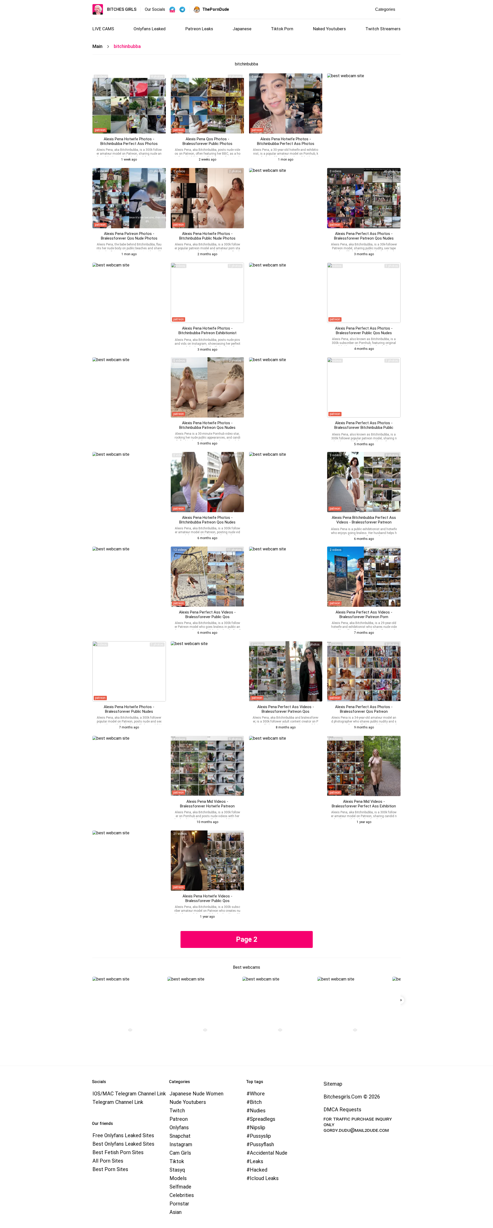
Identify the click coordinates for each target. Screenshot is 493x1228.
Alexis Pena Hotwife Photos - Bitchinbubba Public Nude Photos (207, 236)
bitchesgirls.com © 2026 (352, 1097)
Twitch (177, 1110)
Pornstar (179, 1204)
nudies (258, 1110)
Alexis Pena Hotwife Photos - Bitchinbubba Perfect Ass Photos (129, 141)
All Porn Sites (107, 1161)
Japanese (242, 28)
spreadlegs (262, 1119)
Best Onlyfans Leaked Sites (123, 1144)
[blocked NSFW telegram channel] (182, 9)
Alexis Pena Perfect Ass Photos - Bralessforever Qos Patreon (364, 709)
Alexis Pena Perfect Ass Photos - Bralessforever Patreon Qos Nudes (364, 236)
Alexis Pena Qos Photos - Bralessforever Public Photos (207, 141)
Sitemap (333, 1084)
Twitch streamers (383, 28)
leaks (256, 1161)
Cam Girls (180, 1153)
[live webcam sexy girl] (128, 999)
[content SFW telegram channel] (172, 9)
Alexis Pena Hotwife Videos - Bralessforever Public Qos (207, 898)
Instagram (180, 1144)
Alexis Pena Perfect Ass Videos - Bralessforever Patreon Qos (285, 709)
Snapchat (180, 1136)
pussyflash (262, 1144)
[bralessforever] (129, 103)
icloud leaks (264, 1178)
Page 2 (246, 939)
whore (257, 1094)
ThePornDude (215, 9)
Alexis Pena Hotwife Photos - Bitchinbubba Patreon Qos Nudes (207, 425)
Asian (175, 1212)
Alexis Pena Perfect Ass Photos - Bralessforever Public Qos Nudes (364, 330)
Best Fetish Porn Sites (118, 1152)
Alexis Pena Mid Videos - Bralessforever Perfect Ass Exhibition (364, 803)
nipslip (257, 1127)
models (178, 1178)
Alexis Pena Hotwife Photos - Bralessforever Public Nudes (129, 709)
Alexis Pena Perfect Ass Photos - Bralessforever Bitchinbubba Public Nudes (363, 427)
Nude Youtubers (187, 1102)
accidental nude (268, 1153)
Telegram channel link (117, 1102)
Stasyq (177, 1170)
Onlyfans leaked (150, 28)
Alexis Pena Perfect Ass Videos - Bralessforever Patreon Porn (364, 614)
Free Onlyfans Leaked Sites (123, 1135)
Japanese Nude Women (196, 1094)
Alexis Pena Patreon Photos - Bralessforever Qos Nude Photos (129, 236)
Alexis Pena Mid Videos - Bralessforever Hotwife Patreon (207, 803)
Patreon (178, 1119)
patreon (100, 130)
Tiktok (176, 1161)
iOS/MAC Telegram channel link (129, 1094)
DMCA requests (342, 1109)
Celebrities (181, 1195)
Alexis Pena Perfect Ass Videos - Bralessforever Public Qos (207, 614)
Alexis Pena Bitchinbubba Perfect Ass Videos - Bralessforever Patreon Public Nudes (364, 522)
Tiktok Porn (282, 28)
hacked (258, 1170)
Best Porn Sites (110, 1169)
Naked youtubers (329, 28)
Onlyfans (179, 1127)
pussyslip (260, 1136)
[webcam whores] (128, 1031)
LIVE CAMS (103, 28)
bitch (256, 1102)
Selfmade (180, 1187)
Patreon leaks (199, 28)
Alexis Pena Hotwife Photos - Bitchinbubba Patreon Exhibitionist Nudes (207, 333)
